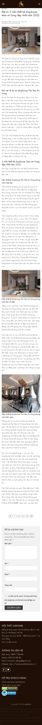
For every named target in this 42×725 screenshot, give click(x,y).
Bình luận (8, 543)
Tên (7, 563)
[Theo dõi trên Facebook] (4, 670)
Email (7, 574)
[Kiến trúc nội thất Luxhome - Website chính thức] (21, 4)
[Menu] (3, 4)
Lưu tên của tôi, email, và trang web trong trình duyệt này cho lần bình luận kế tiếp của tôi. (21, 599)
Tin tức (4, 9)
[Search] (39, 4)
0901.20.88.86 (14, 657)
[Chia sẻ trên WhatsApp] (10, 516)
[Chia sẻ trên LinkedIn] (31, 516)
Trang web (8, 585)
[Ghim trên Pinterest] (27, 516)
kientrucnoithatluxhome (11, 23)
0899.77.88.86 (17, 654)
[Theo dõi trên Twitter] (8, 670)
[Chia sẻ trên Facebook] (15, 516)
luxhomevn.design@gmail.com (19, 660)
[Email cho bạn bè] (23, 516)
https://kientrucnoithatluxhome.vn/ (22, 664)
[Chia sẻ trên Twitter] (19, 516)
